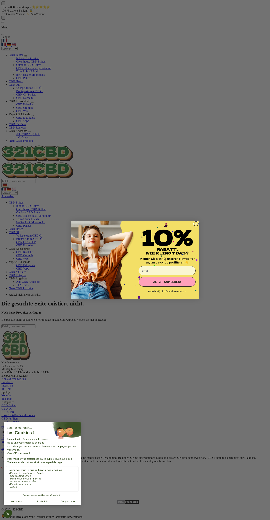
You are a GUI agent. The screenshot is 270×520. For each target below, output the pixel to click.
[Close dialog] (196, 223)
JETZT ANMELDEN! (167, 282)
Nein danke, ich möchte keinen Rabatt (167, 291)
